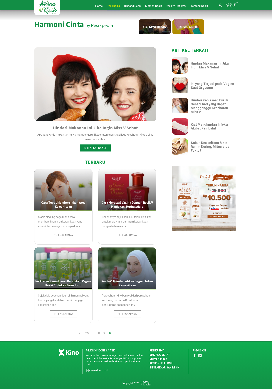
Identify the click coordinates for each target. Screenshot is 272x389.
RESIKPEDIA (157, 350)
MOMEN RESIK (158, 359)
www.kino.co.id (99, 370)
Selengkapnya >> (95, 147)
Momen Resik (153, 6)
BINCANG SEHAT (160, 354)
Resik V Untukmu (176, 6)
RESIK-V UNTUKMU (161, 363)
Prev (86, 332)
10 (110, 332)
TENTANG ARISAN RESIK (164, 367)
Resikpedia (113, 6)
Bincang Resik (132, 6)
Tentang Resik (199, 6)
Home (99, 6)
